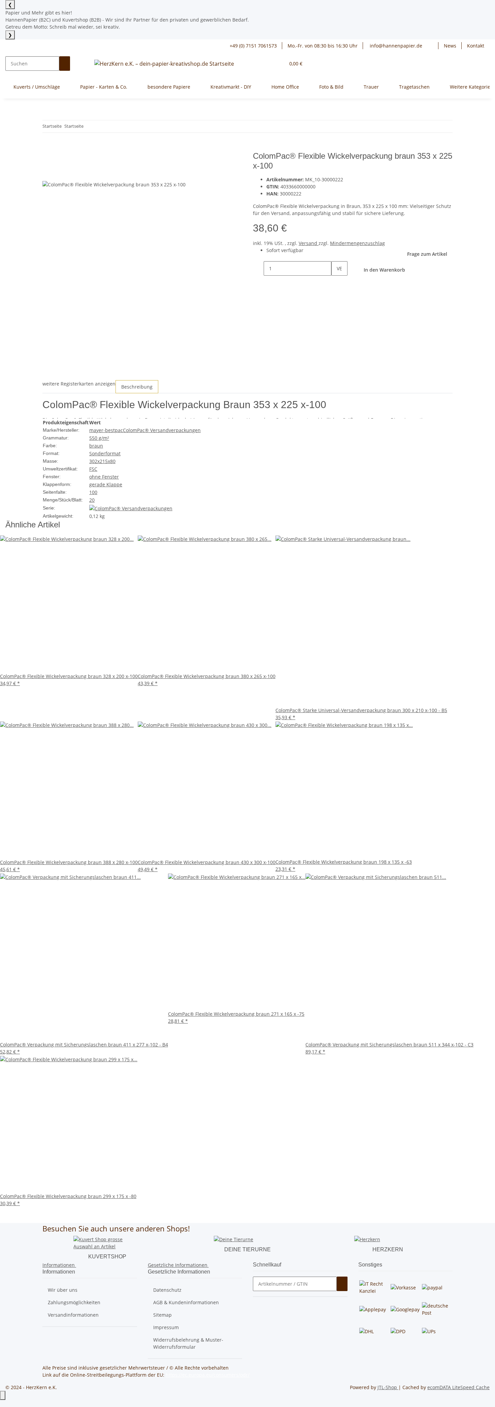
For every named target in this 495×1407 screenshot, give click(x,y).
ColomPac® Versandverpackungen (162, 430)
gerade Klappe (105, 484)
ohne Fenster (104, 476)
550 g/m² (99, 438)
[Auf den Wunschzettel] (60, 173)
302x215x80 (102, 461)
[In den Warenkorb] (47, 147)
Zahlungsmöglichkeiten (74, 1302)
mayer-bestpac (106, 430)
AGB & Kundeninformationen (186, 1302)
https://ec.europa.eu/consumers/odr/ (208, 1375)
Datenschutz (167, 1290)
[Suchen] (64, 63)
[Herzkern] (367, 1239)
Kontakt (475, 45)
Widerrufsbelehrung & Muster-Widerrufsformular (188, 1343)
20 (92, 500)
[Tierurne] (233, 1239)
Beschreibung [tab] (137, 387)
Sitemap (162, 1315)
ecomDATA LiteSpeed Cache (458, 1387)
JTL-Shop (387, 1387)
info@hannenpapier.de (395, 45)
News (450, 45)
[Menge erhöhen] (336, 283)
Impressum (166, 1327)
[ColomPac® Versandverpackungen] (130, 507)
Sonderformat (105, 453)
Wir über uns (62, 1290)
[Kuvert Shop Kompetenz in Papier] (107, 1242)
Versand (309, 243)
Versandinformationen (73, 1315)
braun (96, 445)
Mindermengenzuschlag (357, 243)
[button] (433, 45)
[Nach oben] (2, 1395)
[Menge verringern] (258, 268)
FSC (93, 469)
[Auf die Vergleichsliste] (47, 173)
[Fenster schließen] (47, 158)
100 (93, 492)
